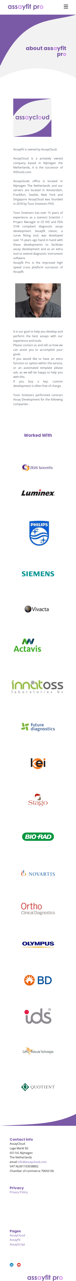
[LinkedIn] (11, 1265)
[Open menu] (66, 6)
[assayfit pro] (25, 7)
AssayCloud (17, 1235)
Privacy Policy (19, 1192)
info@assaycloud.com (32, 1162)
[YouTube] (19, 1265)
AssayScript (17, 1244)
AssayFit (15, 1240)
